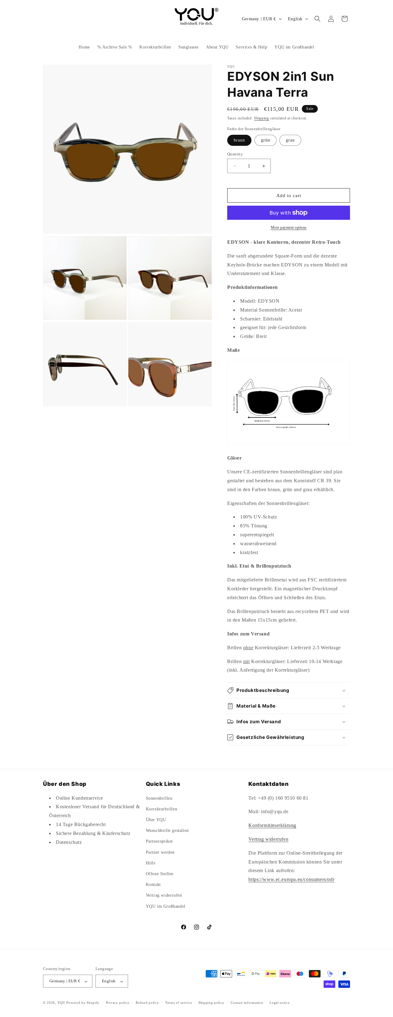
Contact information (247, 1002)
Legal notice (280, 1002)
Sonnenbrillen (159, 798)
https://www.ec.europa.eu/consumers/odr (291, 879)
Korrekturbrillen (161, 808)
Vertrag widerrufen (164, 895)
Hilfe (151, 862)
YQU (61, 1003)
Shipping (261, 118)
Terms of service (178, 1002)
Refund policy (147, 1002)
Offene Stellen (159, 873)
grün (265, 140)
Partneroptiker (159, 841)
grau (290, 140)
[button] (317, 18)
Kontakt (153, 884)
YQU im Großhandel (165, 906)
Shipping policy (211, 1002)
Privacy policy (118, 1002)
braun (239, 140)
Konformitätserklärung (272, 825)
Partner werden (160, 852)
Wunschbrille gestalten (167, 830)
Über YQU (156, 819)
